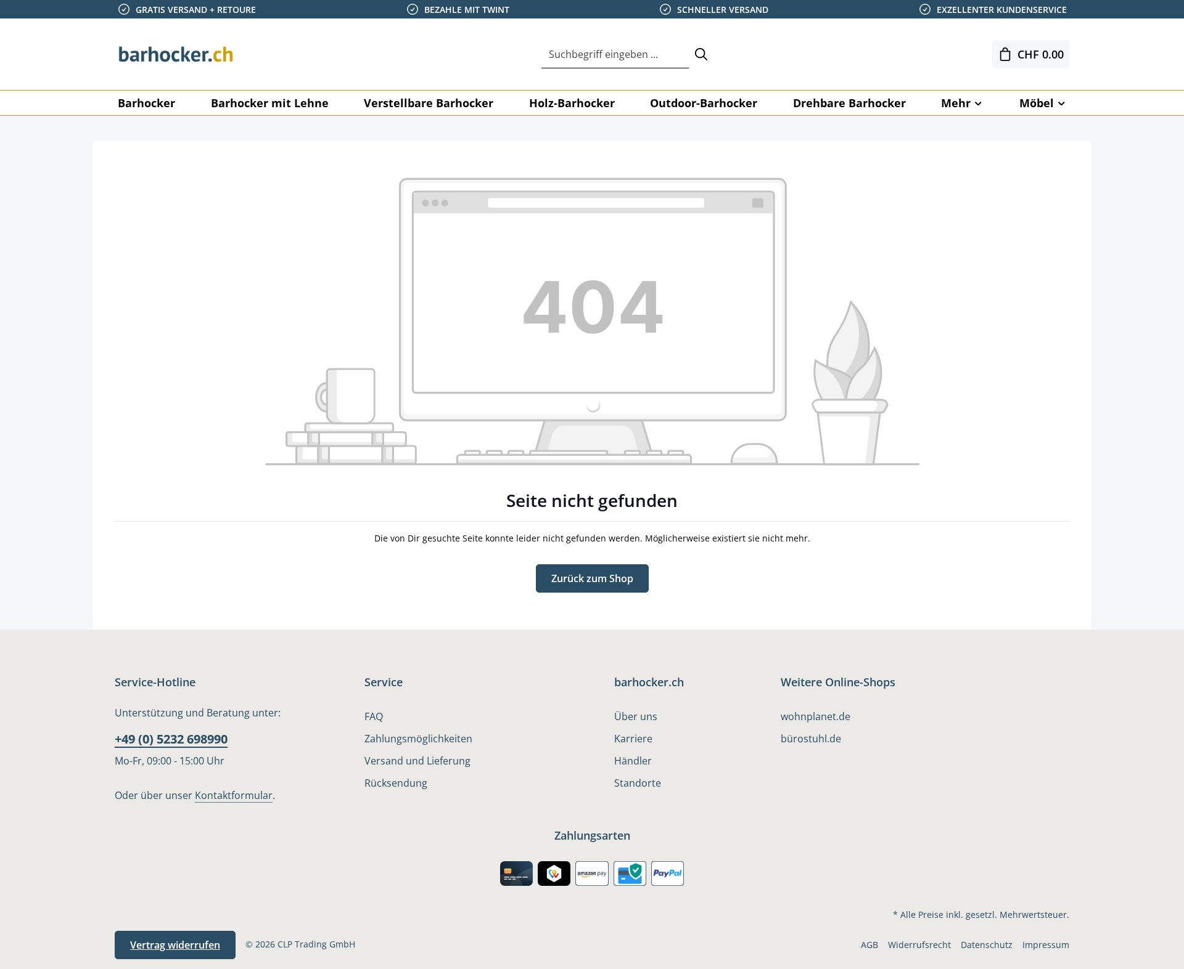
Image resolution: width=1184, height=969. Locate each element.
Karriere (633, 738)
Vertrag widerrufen (175, 945)
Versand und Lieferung (417, 761)
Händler (633, 761)
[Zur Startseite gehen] (176, 54)
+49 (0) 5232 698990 (171, 739)
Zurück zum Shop (592, 578)
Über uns (635, 716)
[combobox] (615, 54)
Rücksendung (395, 783)
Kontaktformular (234, 795)
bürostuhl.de (811, 738)
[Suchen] (701, 54)
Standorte (637, 783)
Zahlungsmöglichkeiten (418, 738)
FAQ (373, 716)
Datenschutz (987, 945)
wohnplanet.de (815, 716)
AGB (869, 945)
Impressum (1045, 945)
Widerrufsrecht (919, 945)
